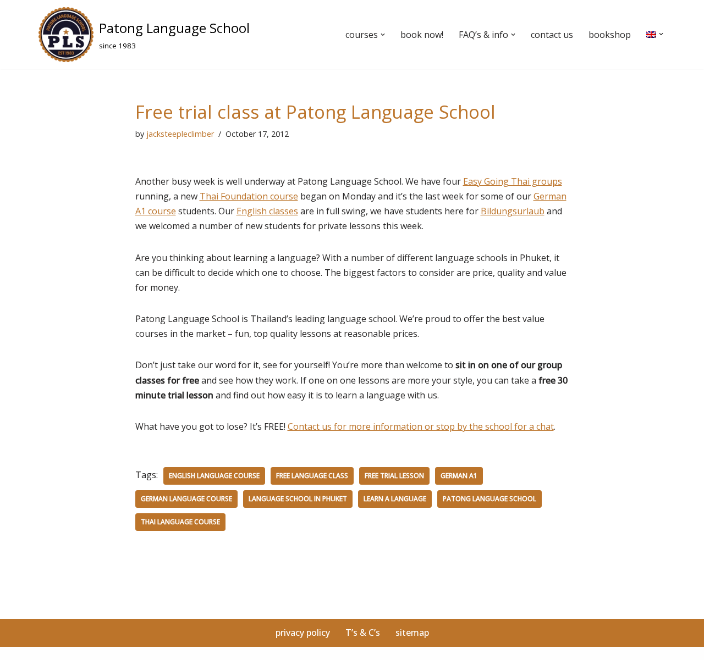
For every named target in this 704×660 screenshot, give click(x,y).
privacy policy (303, 632)
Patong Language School (489, 498)
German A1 (459, 475)
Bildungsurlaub (512, 211)
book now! (421, 35)
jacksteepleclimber (180, 134)
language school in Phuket (298, 498)
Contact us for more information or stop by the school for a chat (421, 426)
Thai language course (180, 521)
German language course (186, 498)
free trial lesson (394, 475)
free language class (312, 475)
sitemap (412, 632)
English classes (267, 211)
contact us (552, 35)
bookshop (609, 35)
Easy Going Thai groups (512, 181)
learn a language (395, 498)
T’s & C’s (362, 632)
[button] (383, 34)
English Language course (214, 475)
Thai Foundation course (249, 196)
